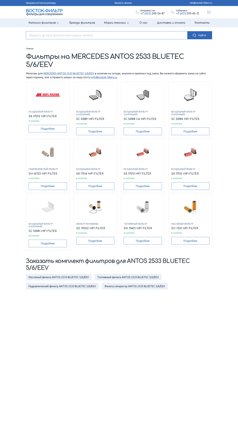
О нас (143, 22)
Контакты (202, 22)
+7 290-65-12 (187, 13)
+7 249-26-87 (152, 13)
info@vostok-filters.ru (201, 3)
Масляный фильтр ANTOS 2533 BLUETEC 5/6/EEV (58, 277)
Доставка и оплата (171, 22)
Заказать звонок (123, 3)
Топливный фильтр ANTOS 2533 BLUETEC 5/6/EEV (128, 277)
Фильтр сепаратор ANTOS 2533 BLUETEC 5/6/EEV (134, 286)
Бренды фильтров (82, 22)
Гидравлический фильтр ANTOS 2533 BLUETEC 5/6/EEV (62, 286)
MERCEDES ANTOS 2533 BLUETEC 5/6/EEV (68, 73)
